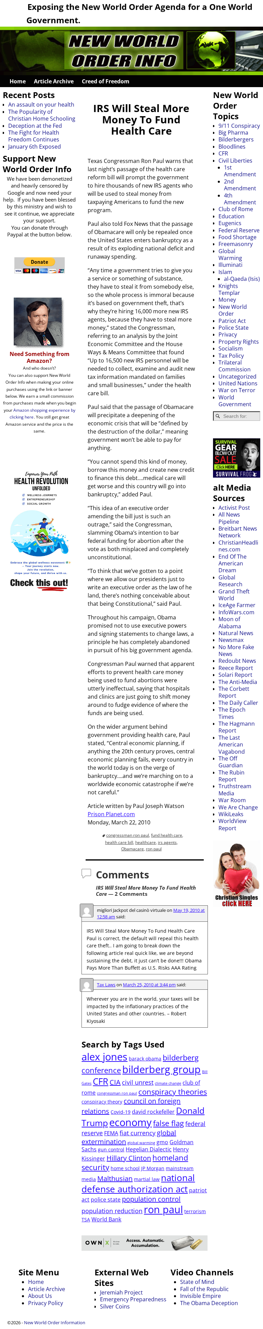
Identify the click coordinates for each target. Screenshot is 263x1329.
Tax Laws (106, 985)
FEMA (111, 1133)
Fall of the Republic (204, 1289)
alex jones (104, 1057)
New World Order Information (54, 1322)
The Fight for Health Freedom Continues (33, 136)
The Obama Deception (209, 1303)
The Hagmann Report (236, 727)
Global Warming (230, 254)
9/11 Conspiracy (239, 125)
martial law (147, 1179)
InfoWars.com (236, 612)
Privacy (227, 334)
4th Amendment (240, 199)
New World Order (232, 310)
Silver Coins (115, 1306)
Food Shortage (237, 237)
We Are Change (238, 807)
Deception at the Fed (35, 125)
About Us (40, 1296)
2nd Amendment (240, 185)
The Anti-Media (237, 682)
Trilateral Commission (234, 366)
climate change (168, 1083)
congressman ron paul (127, 835)
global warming (141, 1142)
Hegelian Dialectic (149, 1149)
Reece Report (235, 668)
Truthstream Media (234, 789)
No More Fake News (236, 650)
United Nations (238, 383)
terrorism (195, 1211)
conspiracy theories (172, 1092)
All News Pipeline (229, 518)
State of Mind (197, 1282)
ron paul (154, 849)
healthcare (145, 842)
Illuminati (230, 265)
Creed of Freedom (105, 81)
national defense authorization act (138, 1183)
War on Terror (236, 390)
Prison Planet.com (111, 814)
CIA (115, 1082)
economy (130, 1122)
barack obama (145, 1058)
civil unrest (137, 1082)
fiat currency (137, 1133)
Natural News (235, 633)
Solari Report (235, 675)
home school (125, 1168)
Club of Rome (235, 209)
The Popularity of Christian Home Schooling (41, 115)
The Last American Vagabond (231, 744)
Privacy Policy (45, 1303)
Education (231, 216)
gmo (162, 1142)
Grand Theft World (234, 595)
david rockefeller (153, 1111)
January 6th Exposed (34, 146)
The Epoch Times (232, 713)
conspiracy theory (102, 1101)
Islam (225, 272)
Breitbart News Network (237, 532)
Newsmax (230, 640)
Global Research (230, 581)
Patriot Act (232, 321)
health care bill (119, 842)
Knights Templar (229, 289)
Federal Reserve (239, 230)
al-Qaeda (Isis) (242, 279)
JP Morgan (152, 1168)
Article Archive (54, 81)
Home (18, 81)
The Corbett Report (233, 692)
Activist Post (234, 507)
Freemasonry (235, 244)
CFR (100, 1081)
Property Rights (238, 341)
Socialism (230, 348)
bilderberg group (161, 1069)
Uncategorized (237, 376)
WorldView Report (232, 824)
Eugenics (229, 223)
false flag (168, 1123)
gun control (111, 1149)
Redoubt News (237, 660)
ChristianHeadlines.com (238, 546)
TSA (86, 1219)
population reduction (112, 1211)
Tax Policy (231, 355)
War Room (232, 800)
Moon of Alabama (229, 622)
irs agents (167, 842)
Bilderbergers (236, 139)
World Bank (106, 1219)
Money (227, 299)
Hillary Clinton (129, 1158)
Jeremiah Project (121, 1292)
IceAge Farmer (236, 605)
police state (106, 1199)
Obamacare (132, 849)
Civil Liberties (235, 160)
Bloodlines (232, 146)
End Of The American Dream (232, 563)
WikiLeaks (230, 814)
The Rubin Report (231, 776)
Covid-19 (120, 1112)
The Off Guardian (230, 762)
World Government (234, 401)
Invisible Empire (200, 1296)
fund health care (166, 835)
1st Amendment (240, 171)
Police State (233, 327)
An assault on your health (41, 104)
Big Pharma (233, 132)
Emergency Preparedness (133, 1299)
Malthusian (115, 1178)
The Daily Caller (238, 703)
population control (151, 1199)
